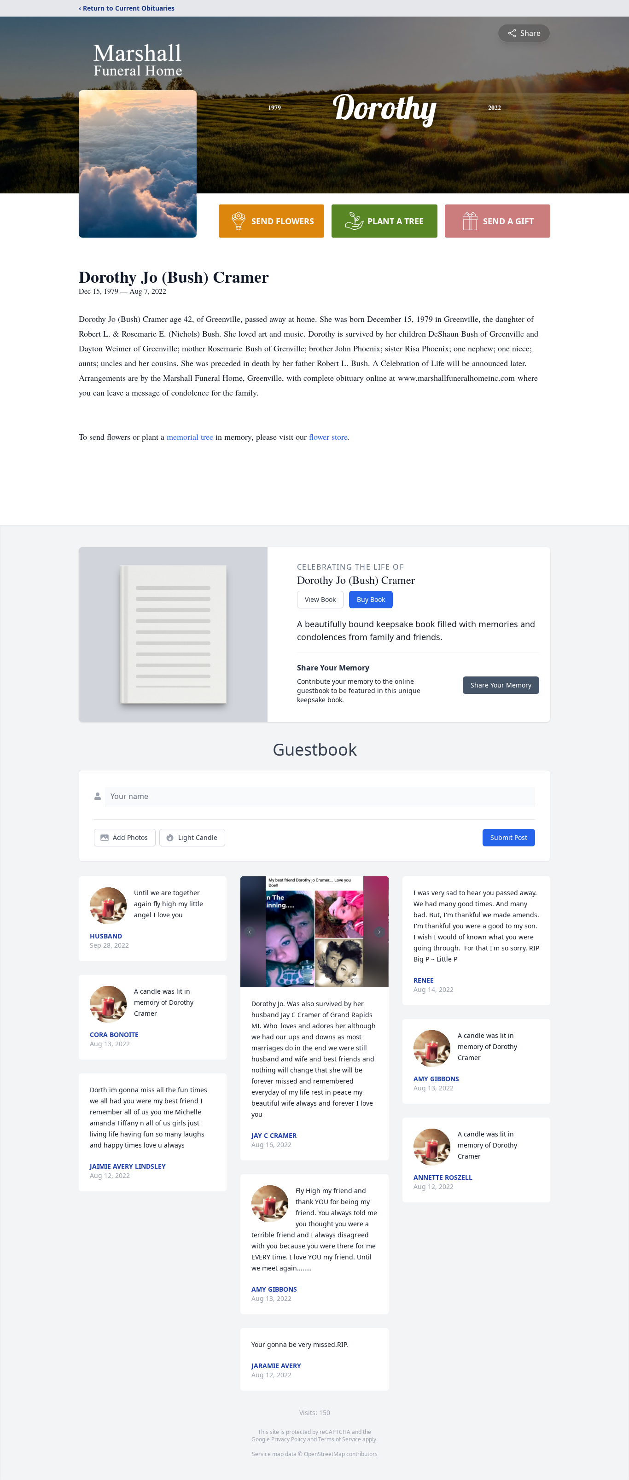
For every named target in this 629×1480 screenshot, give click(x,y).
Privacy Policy (288, 1439)
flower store (328, 436)
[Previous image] (249, 932)
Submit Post (508, 837)
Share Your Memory (501, 685)
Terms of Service (339, 1439)
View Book (320, 599)
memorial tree (190, 436)
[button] (314, 931)
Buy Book (371, 599)
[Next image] (379, 932)
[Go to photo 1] (311, 981)
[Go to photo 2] (317, 982)
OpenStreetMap (324, 1454)
